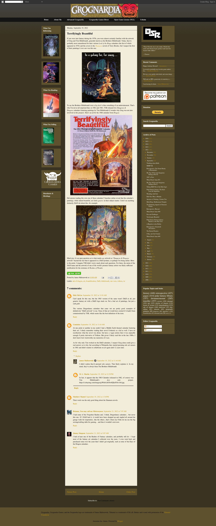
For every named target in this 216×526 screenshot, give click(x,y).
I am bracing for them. (149, 84)
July (148, 243)
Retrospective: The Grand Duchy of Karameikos (156, 169)
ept (149, 303)
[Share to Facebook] (116, 277)
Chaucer (147, 54)
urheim (167, 313)
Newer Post (71, 491)
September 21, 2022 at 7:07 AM (115, 411)
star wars (113, 281)
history (146, 292)
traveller (146, 300)
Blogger (120, 521)
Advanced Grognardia (75, 19)
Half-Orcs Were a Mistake (154, 196)
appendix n (166, 311)
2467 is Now (150, 177)
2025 (147, 141)
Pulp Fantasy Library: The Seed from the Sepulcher (156, 190)
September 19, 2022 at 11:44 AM (109, 360)
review (159, 301)
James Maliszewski (86, 360)
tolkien (120, 281)
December (150, 152)
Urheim (143, 19)
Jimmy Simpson (79, 433)
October (149, 158)
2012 (147, 268)
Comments (149, 330)
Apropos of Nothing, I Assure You (157, 199)
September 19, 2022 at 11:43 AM (92, 324)
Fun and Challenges (152, 214)
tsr (124, 281)
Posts (147, 326)
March (149, 254)
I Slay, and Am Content (153, 234)
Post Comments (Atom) (106, 500)
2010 (147, 274)
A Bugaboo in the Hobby (154, 224)
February (150, 257)
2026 (147, 138)
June (148, 245)
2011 (147, 271)
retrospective (161, 292)
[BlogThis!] (111, 277)
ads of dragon (77, 281)
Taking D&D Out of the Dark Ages (157, 187)
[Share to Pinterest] (118, 277)
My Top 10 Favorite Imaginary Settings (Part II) (156, 173)
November (150, 155)
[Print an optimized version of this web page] (74, 274)
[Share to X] (114, 277)
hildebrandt (105, 281)
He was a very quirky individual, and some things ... (157, 75)
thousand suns (158, 313)
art (84, 281)
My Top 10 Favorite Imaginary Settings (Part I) (156, 183)
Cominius (76, 324)
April (148, 251)
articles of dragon (161, 303)
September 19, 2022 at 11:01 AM (94, 295)
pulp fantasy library (164, 295)
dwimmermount (158, 298)
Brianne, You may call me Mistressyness (88, 411)
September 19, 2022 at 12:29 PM (101, 374)
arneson (156, 309)
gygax (146, 295)
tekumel (170, 301)
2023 (147, 147)
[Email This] (109, 277)
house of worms (148, 305)
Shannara (98, 46)
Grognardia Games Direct (99, 19)
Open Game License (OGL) (124, 19)
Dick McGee (77, 295)
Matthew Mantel (79, 396)
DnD (98, 281)
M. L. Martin (84, 374)
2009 (147, 277)
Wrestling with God (152, 194)
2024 (147, 144)
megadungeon (164, 305)
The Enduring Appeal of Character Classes (157, 205)
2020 (147, 266)
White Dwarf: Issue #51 (153, 180)
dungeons (156, 311)
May (148, 248)
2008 (147, 280)
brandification (91, 281)
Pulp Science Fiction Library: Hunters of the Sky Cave (155, 220)
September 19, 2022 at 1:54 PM (97, 397)
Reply (75, 317)
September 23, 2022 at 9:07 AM (97, 433)
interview (162, 307)
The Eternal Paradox (152, 231)
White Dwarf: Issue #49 (153, 236)
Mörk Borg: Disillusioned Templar (156, 202)
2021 (147, 263)
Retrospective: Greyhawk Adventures (154, 227)
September (150, 161)
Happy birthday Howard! (150, 66)
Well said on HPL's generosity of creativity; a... (156, 79)
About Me (58, 19)
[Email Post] (102, 277)
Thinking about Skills (153, 163)
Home (46, 19)
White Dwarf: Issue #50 (153, 211)
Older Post (130, 491)
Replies (78, 356)
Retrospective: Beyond (153, 209)
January (149, 259)
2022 (147, 150)
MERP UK (150, 166)
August (149, 240)
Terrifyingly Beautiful (80, 33)
